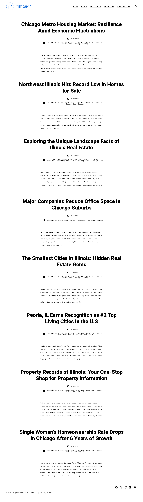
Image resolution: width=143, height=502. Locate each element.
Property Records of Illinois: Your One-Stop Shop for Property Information (71, 375)
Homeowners (89, 42)
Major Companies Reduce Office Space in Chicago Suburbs (71, 205)
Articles (95, 6)
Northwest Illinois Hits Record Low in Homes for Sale (71, 88)
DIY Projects (84, 159)
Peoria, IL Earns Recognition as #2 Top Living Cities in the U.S (71, 318)
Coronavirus (69, 42)
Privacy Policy (46, 493)
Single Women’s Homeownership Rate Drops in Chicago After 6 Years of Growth (71, 435)
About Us (109, 6)
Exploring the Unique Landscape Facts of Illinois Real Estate (71, 144)
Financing (79, 42)
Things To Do (98, 161)
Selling (85, 44)
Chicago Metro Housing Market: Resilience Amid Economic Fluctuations (71, 28)
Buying (60, 42)
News (84, 6)
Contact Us (123, 6)
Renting (77, 44)
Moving (65, 44)
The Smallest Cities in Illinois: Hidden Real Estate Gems (71, 261)
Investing (98, 42)
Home (75, 6)
